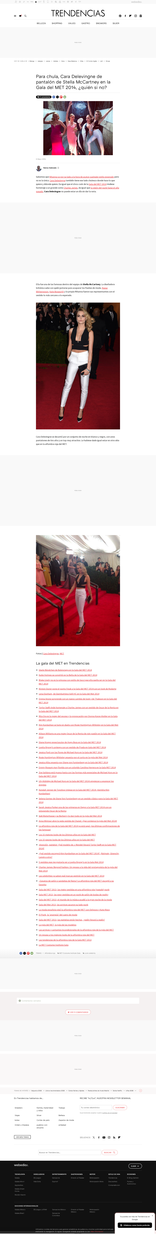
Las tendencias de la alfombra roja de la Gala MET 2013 (65, 939)
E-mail (64, 97)
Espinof (55, 1181)
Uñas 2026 (130, 1091)
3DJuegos (37, 1178)
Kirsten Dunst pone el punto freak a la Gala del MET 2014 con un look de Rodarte (77, 688)
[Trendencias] (78, 13)
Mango (32, 61)
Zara (63, 61)
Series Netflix (118, 1091)
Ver (79, 1012)
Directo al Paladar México (77, 1210)
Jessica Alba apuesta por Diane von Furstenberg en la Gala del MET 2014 (73, 762)
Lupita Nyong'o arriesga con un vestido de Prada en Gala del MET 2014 (72, 747)
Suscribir (120, 1107)
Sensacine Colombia (56, 1214)
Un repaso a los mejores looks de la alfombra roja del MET (66, 934)
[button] (51, 167)
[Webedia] (21, 1165)
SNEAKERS (101, 23)
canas (48, 61)
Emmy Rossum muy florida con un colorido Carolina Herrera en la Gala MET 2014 (77, 767)
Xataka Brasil (19, 1213)
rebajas (40, 61)
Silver (39, 1115)
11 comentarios (45, 97)
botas (17, 1120)
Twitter (57, 97)
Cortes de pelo (43, 1120)
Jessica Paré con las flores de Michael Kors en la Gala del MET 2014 (70, 752)
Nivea (108, 61)
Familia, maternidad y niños (45, 1109)
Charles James (71, 187)
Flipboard (130, 16)
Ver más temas (22, 1137)
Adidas (55, 61)
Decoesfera (112, 1181)
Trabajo (62, 1108)
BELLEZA (41, 23)
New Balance (72, 61)
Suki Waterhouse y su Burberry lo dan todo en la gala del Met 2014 (70, 815)
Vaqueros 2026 (36, 1091)
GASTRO (85, 23)
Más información (97, 1231)
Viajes (17, 1115)
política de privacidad (109, 1113)
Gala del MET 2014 (97, 184)
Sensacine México (59, 1209)
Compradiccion (114, 1185)
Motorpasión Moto (97, 1181)
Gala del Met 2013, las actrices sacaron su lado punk (63, 904)
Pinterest (120, 16)
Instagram (135, 16)
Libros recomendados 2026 (55, 1091)
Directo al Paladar (77, 1178)
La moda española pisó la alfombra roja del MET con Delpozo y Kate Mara (74, 909)
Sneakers (18, 1108)
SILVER (116, 23)
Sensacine (56, 1178)
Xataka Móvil (19, 1181)
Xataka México (20, 1209)
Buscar (25, 16)
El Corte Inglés (92, 61)
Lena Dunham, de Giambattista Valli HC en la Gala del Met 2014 (69, 693)
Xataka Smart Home (19, 1190)
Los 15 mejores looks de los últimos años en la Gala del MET (67, 834)
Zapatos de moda (66, 1120)
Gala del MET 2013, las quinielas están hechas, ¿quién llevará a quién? (72, 919)
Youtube (104, 1137)
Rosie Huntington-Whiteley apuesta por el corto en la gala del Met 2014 (73, 757)
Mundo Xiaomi (20, 1195)
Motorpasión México (94, 1210)
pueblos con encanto (42, 1126)
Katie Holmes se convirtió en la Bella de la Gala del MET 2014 (68, 675)
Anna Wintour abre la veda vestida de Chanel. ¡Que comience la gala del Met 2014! (78, 820)
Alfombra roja (50, 953)
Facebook (125, 16)
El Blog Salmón (133, 1178)
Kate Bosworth (56, 291)
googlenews (141, 16)
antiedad (62, 1125)
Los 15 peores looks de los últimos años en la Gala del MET (67, 839)
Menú (15, 16)
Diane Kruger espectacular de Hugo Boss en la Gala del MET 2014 (70, 742)
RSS (114, 1137)
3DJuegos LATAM (40, 1209)
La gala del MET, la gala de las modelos (57, 924)
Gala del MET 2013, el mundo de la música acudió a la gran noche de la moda (75, 899)
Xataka (17, 1178)
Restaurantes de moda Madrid (99, 1091)
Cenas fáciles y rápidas (76, 1091)
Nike (81, 61)
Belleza (62, 1115)
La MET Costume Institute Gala (53, 944)
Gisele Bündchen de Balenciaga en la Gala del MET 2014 (65, 670)
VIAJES (71, 23)
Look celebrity (90, 953)
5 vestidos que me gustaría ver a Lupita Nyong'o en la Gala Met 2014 (71, 862)
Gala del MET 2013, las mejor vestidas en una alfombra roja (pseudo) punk (74, 889)
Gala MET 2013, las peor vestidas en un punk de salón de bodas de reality (73, 894)
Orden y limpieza (22, 1125)
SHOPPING (57, 23)
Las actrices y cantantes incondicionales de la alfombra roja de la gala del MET (76, 929)
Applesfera (19, 1185)
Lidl (101, 61)
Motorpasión (94, 1178)
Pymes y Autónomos (131, 1182)
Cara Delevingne (57, 180)
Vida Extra (37, 1181)
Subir (133, 1166)
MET (62, 653)
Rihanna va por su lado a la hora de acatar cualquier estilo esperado (81, 176)
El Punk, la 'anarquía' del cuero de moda (58, 914)
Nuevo (20, 16)
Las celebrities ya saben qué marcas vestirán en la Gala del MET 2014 (71, 875)
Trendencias (112, 1178)
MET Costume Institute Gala (69, 953)
